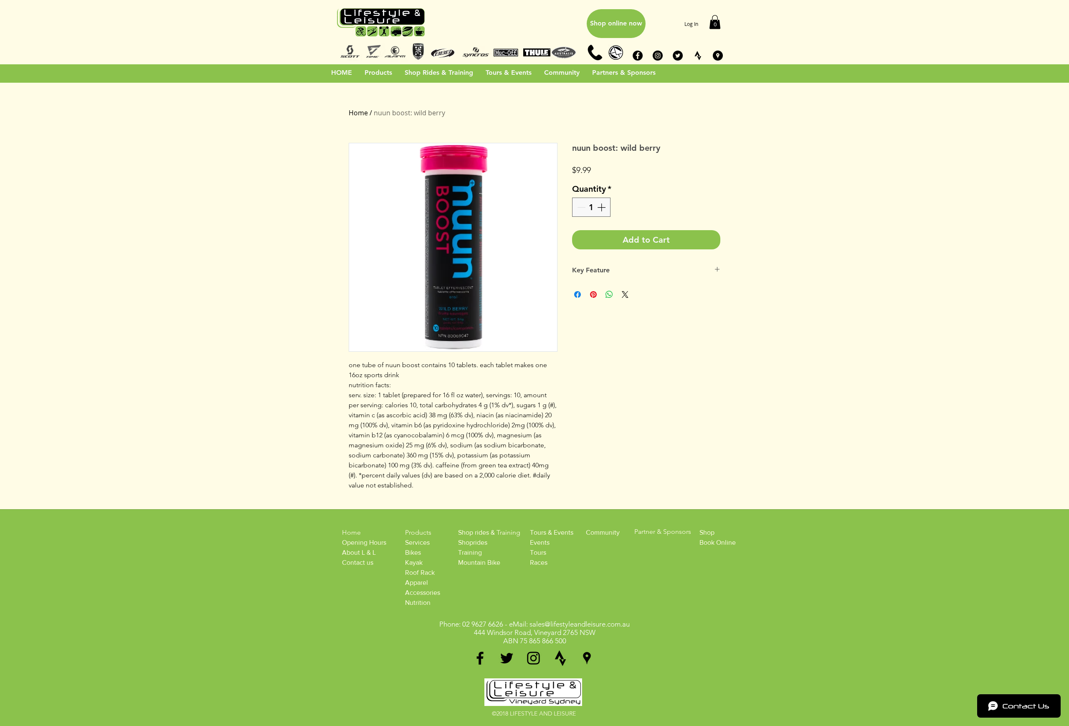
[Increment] (602, 207)
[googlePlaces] (586, 658)
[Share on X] (625, 294)
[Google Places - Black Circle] (718, 56)
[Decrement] (580, 207)
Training (470, 552)
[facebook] (480, 658)
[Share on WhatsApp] (609, 294)
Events (540, 542)
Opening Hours (364, 542)
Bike (411, 552)
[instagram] (533, 658)
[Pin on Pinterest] (593, 294)
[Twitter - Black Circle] (678, 56)
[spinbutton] (591, 207)
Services (417, 542)
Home (358, 112)
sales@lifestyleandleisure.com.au (579, 624)
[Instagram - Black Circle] (658, 56)
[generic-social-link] (560, 658)
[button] (715, 22)
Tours (538, 552)
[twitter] (506, 658)
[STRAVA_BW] (698, 56)
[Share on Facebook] (577, 294)
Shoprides (472, 542)
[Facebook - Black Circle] (638, 56)
